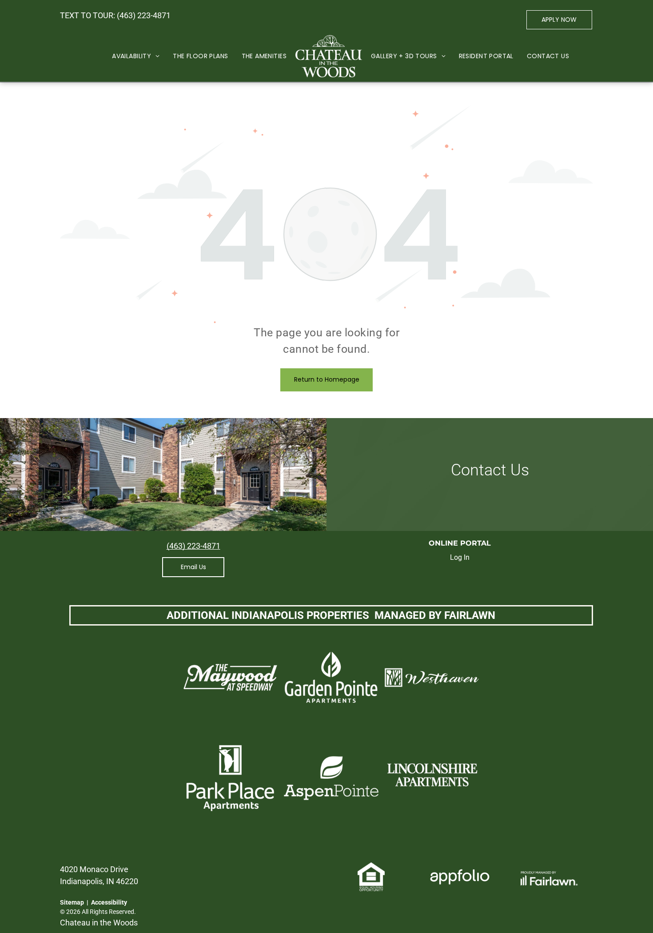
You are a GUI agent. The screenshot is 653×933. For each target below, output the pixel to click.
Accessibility (109, 902)
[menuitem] (135, 56)
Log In (460, 557)
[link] (193, 567)
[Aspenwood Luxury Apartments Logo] (328, 56)
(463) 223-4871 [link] (144, 15)
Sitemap (72, 902)
